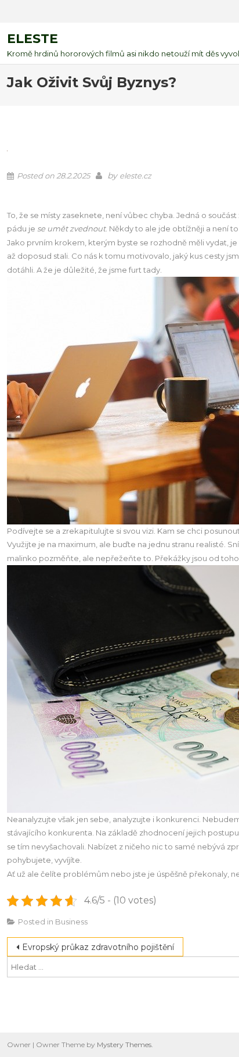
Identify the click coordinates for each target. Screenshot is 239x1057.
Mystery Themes (124, 1044)
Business (71, 921)
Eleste (32, 39)
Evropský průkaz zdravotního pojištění (98, 947)
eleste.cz (135, 175)
